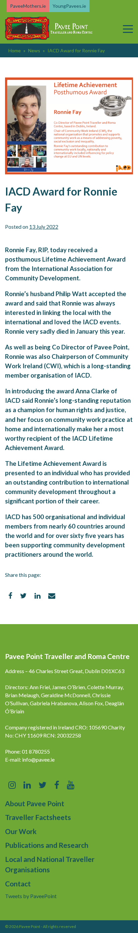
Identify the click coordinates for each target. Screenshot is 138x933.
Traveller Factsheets (38, 817)
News (34, 50)
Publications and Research (46, 845)
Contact (18, 883)
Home (14, 50)
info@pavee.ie (38, 759)
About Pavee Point (34, 803)
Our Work (21, 831)
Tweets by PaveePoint (31, 896)
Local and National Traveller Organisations (49, 864)
